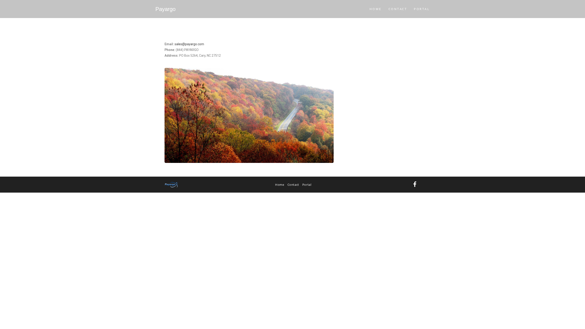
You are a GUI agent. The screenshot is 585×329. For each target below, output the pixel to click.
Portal (306, 185)
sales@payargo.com (189, 44)
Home (279, 185)
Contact (293, 185)
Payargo (165, 9)
